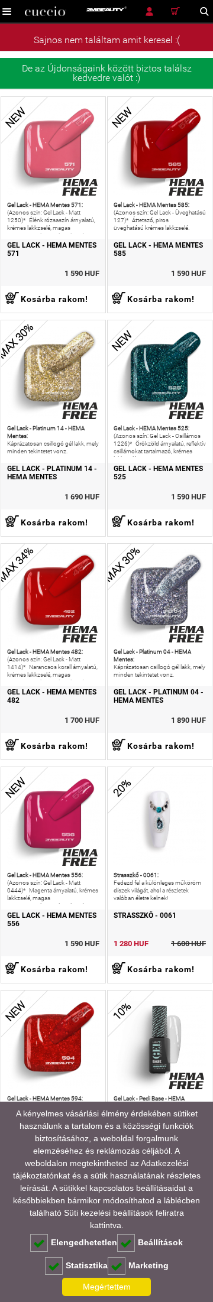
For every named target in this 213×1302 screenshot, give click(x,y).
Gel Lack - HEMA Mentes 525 (158, 473)
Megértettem (107, 1286)
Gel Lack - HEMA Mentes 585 (158, 249)
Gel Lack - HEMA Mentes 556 (51, 919)
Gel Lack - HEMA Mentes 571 (51, 249)
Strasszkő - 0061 (145, 915)
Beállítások (160, 1242)
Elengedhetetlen (84, 1242)
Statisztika (87, 1265)
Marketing (148, 1265)
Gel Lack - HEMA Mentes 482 (51, 696)
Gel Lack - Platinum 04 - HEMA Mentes (159, 696)
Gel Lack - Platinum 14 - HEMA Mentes (52, 473)
